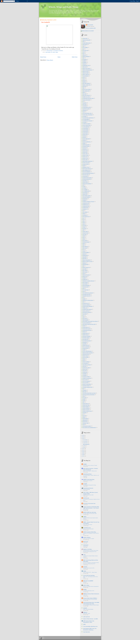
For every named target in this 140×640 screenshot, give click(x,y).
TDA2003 (84, 373)
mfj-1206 (84, 268)
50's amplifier (85, 47)
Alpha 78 (84, 54)
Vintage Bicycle (86, 403)
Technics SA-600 (86, 376)
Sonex (54, 52)
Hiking (84, 213)
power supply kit (86, 310)
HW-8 (84, 222)
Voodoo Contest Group (87, 411)
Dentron (84, 140)
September (85, 442)
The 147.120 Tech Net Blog (89, 575)
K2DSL (84, 571)
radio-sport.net (86, 616)
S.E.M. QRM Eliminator (87, 351)
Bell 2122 (84, 86)
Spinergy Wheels (86, 361)
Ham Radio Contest (86, 195)
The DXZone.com (87, 527)
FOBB (84, 186)
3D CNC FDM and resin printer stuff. (90, 513)
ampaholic (85, 59)
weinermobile (85, 418)
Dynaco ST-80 (85, 164)
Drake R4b (85, 152)
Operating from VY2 (86, 295)
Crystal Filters (85, 128)
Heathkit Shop (85, 207)
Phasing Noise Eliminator (87, 306)
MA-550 (84, 253)
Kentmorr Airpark (86, 241)
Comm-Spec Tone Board (87, 114)
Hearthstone (85, 198)
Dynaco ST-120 (86, 162)
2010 (83, 451)
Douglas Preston (86, 146)
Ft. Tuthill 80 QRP (86, 191)
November (85, 441)
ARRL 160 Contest (86, 68)
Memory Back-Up (86, 267)
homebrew (85, 215)
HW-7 (84, 221)
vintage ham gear (86, 405)
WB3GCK (85, 612)
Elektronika (85, 541)
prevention (85, 313)
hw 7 (84, 218)
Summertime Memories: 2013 (88, 590)
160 (83, 41)
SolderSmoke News (87, 474)
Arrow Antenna (85, 75)
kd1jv (84, 237)
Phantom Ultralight (86, 304)
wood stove (85, 421)
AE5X (84, 624)
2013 (83, 438)
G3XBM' (85, 464)
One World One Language (88, 292)
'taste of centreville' (86, 39)
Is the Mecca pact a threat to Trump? (90, 465)
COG (84, 111)
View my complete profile (91, 28)
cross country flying (86, 125)
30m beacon (85, 44)
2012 (83, 448)
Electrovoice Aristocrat (87, 168)
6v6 (83, 48)
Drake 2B (84, 147)
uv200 (84, 399)
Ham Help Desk (86, 631)
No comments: (60, 50)
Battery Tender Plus (86, 84)
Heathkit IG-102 (86, 203)
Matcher (84, 262)
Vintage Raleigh (86, 406)
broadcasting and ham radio (88, 98)
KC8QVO (85, 608)
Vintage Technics (86, 409)
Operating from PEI (86, 294)
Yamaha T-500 (85, 423)
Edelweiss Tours (86, 167)
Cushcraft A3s (85, 129)
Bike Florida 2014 (86, 90)
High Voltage (85, 212)
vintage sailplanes (86, 408)
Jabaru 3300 (85, 231)
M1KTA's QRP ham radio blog (89, 512)
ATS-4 (84, 78)
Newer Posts (43, 57)
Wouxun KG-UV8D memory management (91, 586)
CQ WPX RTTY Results (87, 120)
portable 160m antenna (87, 309)
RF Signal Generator (87, 340)
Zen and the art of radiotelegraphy (89, 427)
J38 (83, 229)
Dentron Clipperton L (87, 141)
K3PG (84, 235)
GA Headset (85, 192)
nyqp (84, 291)
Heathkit (84, 200)
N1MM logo (85, 279)
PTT (83, 315)
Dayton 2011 (85, 134)
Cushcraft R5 (85, 131)
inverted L (85, 228)
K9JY (84, 554)
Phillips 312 (85, 307)
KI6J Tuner (85, 247)
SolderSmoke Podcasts (88, 488)
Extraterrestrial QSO (87, 179)
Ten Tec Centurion (86, 381)
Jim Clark (84, 234)
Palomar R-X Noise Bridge (88, 300)
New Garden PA (45, 22)
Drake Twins (85, 159)
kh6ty (84, 243)
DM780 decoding (86, 144)
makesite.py (85, 546)
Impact (84, 226)
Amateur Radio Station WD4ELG (90, 598)
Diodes (84, 143)
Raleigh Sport (85, 334)
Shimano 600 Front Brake (88, 352)
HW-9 (84, 224)
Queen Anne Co (86, 327)
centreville (85, 105)
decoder (84, 137)
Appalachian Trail (86, 65)
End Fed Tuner (86, 174)
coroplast (84, 116)
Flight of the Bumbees (87, 183)
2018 (83, 435)
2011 (83, 450)
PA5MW (84, 589)
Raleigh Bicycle (86, 333)
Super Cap (85, 369)
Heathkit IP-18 (85, 204)
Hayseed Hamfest (86, 197)
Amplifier (84, 60)
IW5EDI (84, 516)
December (85, 439)
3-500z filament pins (87, 42)
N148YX (84, 277)
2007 (83, 456)
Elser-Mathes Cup (86, 170)
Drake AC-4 (85, 149)
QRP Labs (85, 318)
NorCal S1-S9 (85, 286)
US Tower (85, 397)
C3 (83, 101)
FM (83, 185)
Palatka (84, 298)
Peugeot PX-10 (86, 303)
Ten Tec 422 (85, 379)
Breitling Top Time (86, 96)
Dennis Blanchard (86, 138)
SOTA (84, 360)
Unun (84, 396)
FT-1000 (84, 188)
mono (84, 273)
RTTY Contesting (86, 346)
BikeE (84, 92)
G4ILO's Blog (86, 585)
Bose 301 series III (86, 95)
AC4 (83, 53)
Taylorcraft (85, 372)
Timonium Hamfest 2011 (87, 387)
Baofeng (84, 81)
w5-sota (84, 415)
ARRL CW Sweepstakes (87, 69)
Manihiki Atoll (85, 255)
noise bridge (85, 283)
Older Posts (74, 57)
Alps (83, 57)
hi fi (83, 210)
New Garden (48, 52)
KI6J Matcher (85, 246)
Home (59, 57)
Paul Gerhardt (90, 24)
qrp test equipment (86, 322)
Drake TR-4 (85, 156)
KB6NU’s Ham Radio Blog (88, 479)
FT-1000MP (85, 189)
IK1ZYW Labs (86, 498)
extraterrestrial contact (87, 177)
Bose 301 (84, 93)
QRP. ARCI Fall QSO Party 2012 (89, 324)
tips (83, 388)
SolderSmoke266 (86, 489)
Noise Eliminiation (86, 285)
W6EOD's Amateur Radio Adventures (91, 593)
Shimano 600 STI (86, 354)
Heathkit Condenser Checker (88, 201)
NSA (84, 288)
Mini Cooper (85, 271)
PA (51, 52)
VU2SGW (85, 566)
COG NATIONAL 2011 (87, 113)
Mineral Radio (85, 509)
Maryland (84, 258)
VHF (84, 402)
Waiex (57, 52)
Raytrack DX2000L (86, 336)
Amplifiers (85, 62)
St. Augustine (85, 363)
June (84, 445)
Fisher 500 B (85, 182)
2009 (83, 453)
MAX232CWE (85, 264)
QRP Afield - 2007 (86, 613)
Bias (83, 87)
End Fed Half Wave (86, 171)
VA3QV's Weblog (86, 537)
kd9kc (84, 238)
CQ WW (84, 122)
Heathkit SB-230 (86, 206)
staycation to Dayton (87, 364)
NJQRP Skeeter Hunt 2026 (88, 494)
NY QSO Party (86, 289)
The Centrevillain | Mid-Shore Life (90, 626)
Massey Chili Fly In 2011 (87, 261)
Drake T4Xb (85, 153)
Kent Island (85, 240)
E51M (84, 165)
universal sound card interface (89, 394)
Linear (84, 250)
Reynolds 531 (85, 339)
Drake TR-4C (85, 158)
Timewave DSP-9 (86, 385)
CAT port (84, 104)
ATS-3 (84, 77)
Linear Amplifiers (86, 252)
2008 (83, 454)
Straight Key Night (86, 367)
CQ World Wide (86, 119)
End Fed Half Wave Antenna (88, 173)
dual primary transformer (87, 161)
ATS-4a (84, 80)
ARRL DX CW (85, 71)
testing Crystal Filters (87, 384)
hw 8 (84, 219)
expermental (85, 176)
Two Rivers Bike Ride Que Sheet (89, 393)
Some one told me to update (88, 538)
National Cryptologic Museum (88, 280)
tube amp (84, 391)
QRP (84, 316)
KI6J (84, 244)
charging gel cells (86, 108)
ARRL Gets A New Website (88, 609)
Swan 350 (85, 370)
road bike (84, 343)
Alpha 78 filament (86, 56)
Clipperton (85, 110)
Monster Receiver (86, 274)
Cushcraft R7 (85, 132)
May (84, 447)
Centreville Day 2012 (87, 107)
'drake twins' (85, 38)
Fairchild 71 (85, 180)
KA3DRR (85, 483)
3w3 (83, 45)
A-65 (84, 51)
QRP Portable (85, 319)
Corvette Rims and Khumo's (88, 117)
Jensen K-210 (85, 232)
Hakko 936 (85, 194)
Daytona (84, 135)
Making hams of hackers (87, 480)
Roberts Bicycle (86, 345)
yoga (84, 424)
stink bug (84, 366)
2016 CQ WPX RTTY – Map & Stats (90, 572)
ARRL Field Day (86, 74)
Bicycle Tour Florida (86, 89)
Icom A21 (84, 225)
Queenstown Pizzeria (87, 330)
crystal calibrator (86, 126)
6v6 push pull (85, 50)
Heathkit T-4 (85, 209)
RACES (84, 331)
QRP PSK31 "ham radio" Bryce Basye (90, 321)
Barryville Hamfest (86, 83)
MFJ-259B (85, 270)
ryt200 (84, 349)
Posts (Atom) (50, 60)
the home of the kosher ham (89, 503)
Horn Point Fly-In (86, 216)
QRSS (84, 325)
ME (83, 265)
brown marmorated (86, 99)
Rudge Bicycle (85, 348)
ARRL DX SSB (85, 72)
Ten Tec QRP (85, 382)
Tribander (85, 390)
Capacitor (85, 102)
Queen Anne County (87, 328)
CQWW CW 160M (86, 123)
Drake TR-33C (86, 155)
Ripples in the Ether (87, 549)
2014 (83, 436)
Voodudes (85, 412)
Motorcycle (85, 276)
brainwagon (85, 544)
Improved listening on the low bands (90, 599)
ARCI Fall (84, 66)
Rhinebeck (85, 342)
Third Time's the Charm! (87, 524)
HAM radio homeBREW (88, 580)
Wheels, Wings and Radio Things (64, 7)
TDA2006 (84, 375)
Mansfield (84, 256)
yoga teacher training (87, 426)
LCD (84, 249)
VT (83, 414)
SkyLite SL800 (85, 357)
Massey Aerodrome (86, 259)
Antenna (84, 63)
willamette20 (85, 420)
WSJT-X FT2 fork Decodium (88, 528)
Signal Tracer (85, 355)
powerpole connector (87, 312)
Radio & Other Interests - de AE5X (90, 618)
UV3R (84, 400)
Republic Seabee (86, 337)
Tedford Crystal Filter (87, 378)
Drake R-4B (85, 150)
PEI (83, 301)
